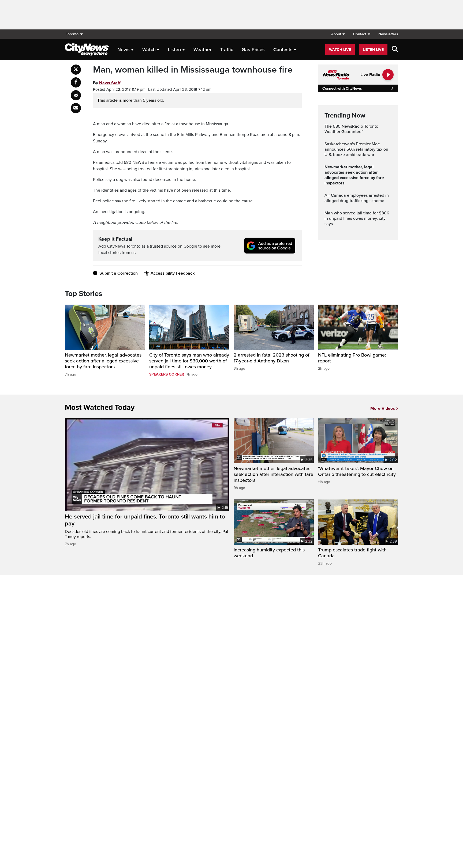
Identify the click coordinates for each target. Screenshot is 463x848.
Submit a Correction (118, 273)
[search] (395, 49)
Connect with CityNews (342, 88)
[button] (338, 34)
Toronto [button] (72, 34)
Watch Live (340, 49)
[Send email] (76, 108)
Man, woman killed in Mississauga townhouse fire (193, 70)
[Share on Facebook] (76, 82)
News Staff (109, 83)
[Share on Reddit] (76, 95)
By (106, 83)
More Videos (382, 408)
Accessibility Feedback (173, 273)
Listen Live (373, 49)
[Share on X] (76, 70)
